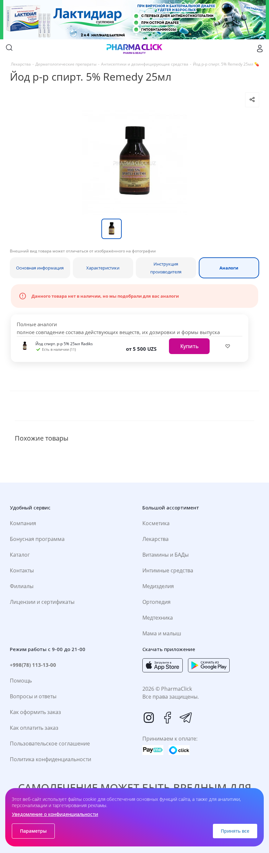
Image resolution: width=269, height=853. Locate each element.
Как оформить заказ (35, 712)
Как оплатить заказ (34, 727)
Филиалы (21, 586)
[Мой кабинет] (260, 48)
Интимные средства (167, 570)
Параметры (33, 831)
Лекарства (155, 539)
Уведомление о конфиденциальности (55, 814)
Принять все (235, 831)
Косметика (156, 523)
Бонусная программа (37, 539)
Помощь (21, 680)
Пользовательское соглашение (50, 743)
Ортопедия (156, 601)
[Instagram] (148, 717)
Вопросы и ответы (33, 696)
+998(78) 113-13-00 (33, 665)
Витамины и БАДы (165, 554)
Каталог (20, 554)
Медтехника (157, 617)
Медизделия (158, 586)
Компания (23, 523)
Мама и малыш (161, 633)
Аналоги (228, 268)
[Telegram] (185, 717)
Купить (189, 346)
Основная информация (40, 268)
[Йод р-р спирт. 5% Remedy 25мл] (134, 162)
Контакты (22, 570)
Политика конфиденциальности (50, 759)
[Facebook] (167, 717)
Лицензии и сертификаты (42, 601)
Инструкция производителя (165, 268)
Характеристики (102, 268)
